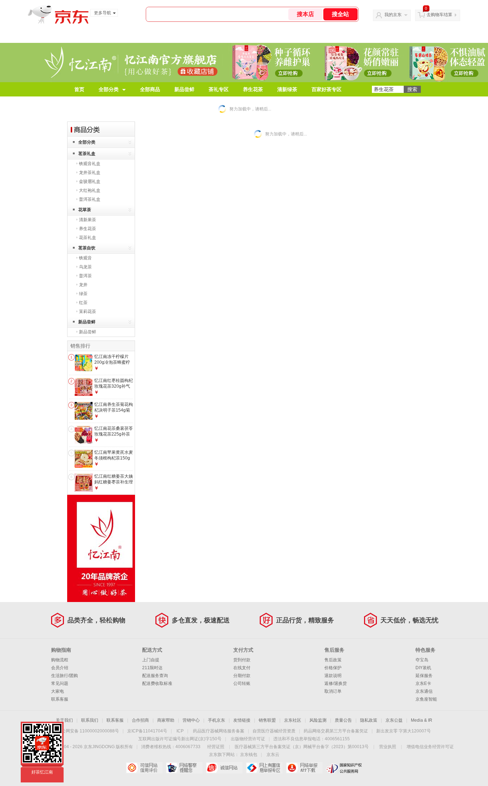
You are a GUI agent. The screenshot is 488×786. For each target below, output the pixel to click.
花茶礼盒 (87, 237)
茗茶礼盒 (86, 153)
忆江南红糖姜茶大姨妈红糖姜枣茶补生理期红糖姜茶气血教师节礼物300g (113, 485)
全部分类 (109, 89)
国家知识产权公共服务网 (344, 767)
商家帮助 (165, 720)
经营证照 (215, 746)
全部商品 (150, 89)
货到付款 (241, 659)
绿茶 (83, 293)
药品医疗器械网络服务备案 (218, 730)
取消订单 (333, 691)
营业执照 (387, 746)
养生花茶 (253, 89)
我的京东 (393, 14)
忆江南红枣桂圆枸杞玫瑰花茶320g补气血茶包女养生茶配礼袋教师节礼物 (113, 389)
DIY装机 (423, 667)
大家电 (57, 691)
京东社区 (292, 720)
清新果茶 (87, 219)
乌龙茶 (85, 266)
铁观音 (85, 257)
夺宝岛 (421, 659)
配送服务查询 (155, 675)
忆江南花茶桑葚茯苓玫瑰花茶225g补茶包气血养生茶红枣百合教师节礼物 (113, 437)
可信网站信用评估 (144, 767)
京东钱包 (248, 754)
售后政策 (333, 659)
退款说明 (333, 675)
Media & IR (421, 720)
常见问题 (59, 683)
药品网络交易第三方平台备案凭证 (336, 730)
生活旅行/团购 (64, 675)
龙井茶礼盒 (89, 172)
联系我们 (89, 720)
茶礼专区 (219, 89)
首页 (79, 89)
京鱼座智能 (426, 699)
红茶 (83, 302)
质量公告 (343, 720)
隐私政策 (368, 720)
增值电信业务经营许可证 (430, 746)
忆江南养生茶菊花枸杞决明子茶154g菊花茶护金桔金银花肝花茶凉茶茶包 (113, 413)
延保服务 (424, 675)
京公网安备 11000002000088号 (88, 730)
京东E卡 (423, 683)
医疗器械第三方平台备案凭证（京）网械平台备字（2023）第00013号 (302, 746)
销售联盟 (267, 720)
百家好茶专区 (327, 89)
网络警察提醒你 (184, 767)
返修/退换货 (335, 683)
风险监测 (318, 720)
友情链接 (241, 720)
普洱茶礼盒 (89, 199)
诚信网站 (224, 767)
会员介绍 (59, 667)
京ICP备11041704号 (147, 730)
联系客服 (59, 699)
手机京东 (216, 720)
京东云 (273, 754)
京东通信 (424, 691)
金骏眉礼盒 (89, 181)
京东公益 (394, 720)
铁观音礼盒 (89, 163)
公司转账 (241, 683)
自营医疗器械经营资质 (274, 730)
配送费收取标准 (157, 683)
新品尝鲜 (184, 89)
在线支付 (241, 667)
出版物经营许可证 (248, 738)
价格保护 (333, 667)
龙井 (83, 284)
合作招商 (140, 720)
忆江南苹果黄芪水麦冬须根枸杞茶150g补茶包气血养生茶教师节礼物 (113, 461)
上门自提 (150, 659)
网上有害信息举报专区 (264, 767)
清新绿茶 (287, 89)
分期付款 (241, 675)
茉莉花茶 (87, 311)
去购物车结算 (439, 14)
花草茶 (84, 209)
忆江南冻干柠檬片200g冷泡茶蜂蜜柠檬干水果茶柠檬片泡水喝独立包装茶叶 (113, 365)
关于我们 (64, 720)
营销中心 (191, 720)
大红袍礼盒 (89, 190)
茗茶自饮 (86, 247)
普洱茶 (85, 275)
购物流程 (59, 659)
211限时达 (152, 667)
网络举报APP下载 (304, 767)
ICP (180, 730)
